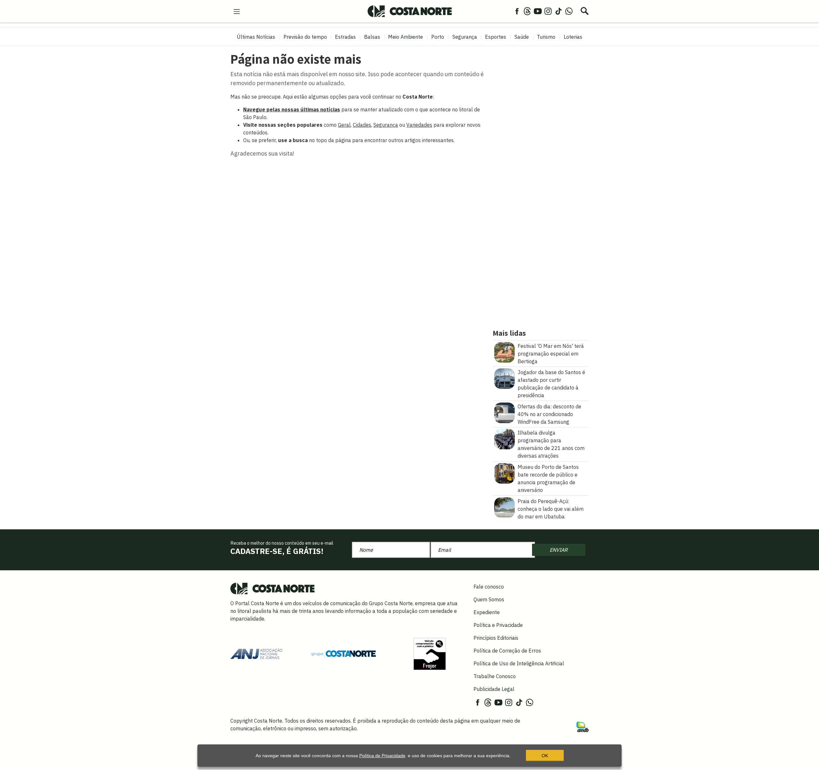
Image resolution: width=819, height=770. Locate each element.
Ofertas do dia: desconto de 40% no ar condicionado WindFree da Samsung (549, 414)
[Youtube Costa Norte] (538, 11)
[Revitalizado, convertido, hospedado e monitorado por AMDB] (582, 726)
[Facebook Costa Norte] (517, 11)
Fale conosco (488, 586)
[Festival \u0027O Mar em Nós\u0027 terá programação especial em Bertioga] (504, 352)
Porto (437, 37)
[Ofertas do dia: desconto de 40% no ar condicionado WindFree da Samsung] (504, 412)
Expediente (486, 612)
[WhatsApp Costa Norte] (569, 11)
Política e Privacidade (498, 625)
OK (545, 755)
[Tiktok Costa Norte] (558, 11)
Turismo (546, 37)
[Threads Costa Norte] (527, 11)
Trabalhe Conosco (494, 676)
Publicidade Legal (493, 689)
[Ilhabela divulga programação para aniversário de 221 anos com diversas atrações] (504, 439)
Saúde (521, 37)
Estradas (345, 37)
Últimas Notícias (256, 37)
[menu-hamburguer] (237, 11)
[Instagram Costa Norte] (548, 11)
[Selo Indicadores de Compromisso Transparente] (430, 653)
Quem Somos (488, 599)
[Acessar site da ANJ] (256, 653)
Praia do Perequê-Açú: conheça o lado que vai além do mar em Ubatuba (551, 509)
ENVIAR (559, 550)
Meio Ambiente (405, 37)
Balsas (372, 37)
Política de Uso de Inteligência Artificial (518, 663)
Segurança (464, 37)
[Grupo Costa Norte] (343, 653)
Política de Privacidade (382, 755)
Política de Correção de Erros (507, 650)
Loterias (573, 37)
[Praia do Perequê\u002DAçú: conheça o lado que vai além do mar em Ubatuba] (504, 507)
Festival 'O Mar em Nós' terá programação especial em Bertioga (551, 354)
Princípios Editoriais (495, 638)
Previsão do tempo (305, 37)
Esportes (495, 37)
